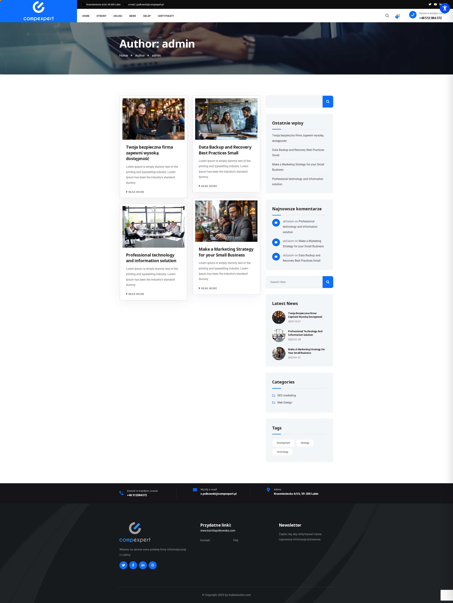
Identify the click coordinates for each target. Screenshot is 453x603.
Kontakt (205, 540)
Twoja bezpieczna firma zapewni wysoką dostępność (149, 152)
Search (328, 102)
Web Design (284, 402)
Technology (282, 452)
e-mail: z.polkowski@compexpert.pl (146, 4)
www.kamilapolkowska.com (217, 530)
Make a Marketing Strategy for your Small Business (226, 252)
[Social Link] (430, 4)
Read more (136, 192)
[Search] (387, 15)
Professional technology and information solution (151, 257)
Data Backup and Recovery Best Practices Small (225, 149)
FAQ (235, 540)
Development (283, 443)
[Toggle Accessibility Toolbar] (444, 8)
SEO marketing (286, 395)
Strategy (305, 443)
